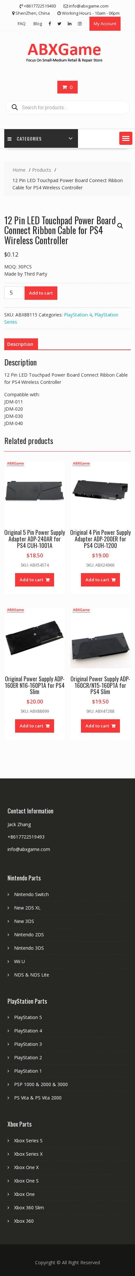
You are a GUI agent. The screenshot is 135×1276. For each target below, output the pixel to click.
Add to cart (41, 293)
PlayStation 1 (28, 1071)
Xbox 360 (24, 1221)
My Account (105, 23)
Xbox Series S (28, 1140)
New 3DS (24, 921)
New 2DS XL (27, 908)
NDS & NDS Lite (31, 975)
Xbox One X (26, 1167)
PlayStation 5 (28, 1017)
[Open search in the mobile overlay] (67, 107)
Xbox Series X (28, 1154)
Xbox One (24, 1194)
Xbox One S (26, 1181)
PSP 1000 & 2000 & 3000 (41, 1084)
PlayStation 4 (78, 315)
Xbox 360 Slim (29, 1207)
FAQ (22, 23)
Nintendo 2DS (29, 934)
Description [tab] (20, 344)
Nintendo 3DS (29, 948)
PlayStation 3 (28, 1044)
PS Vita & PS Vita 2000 (38, 1098)
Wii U (19, 961)
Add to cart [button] (31, 580)
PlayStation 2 (28, 1057)
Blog (37, 23)
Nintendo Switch (31, 894)
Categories (29, 138)
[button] (125, 138)
